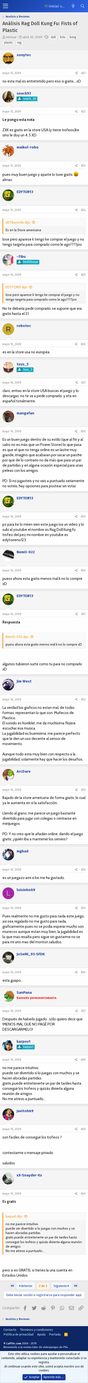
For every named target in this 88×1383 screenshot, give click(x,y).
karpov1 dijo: (14, 1216)
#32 (83, 699)
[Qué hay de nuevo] (73, 6)
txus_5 (23, 364)
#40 (83, 1193)
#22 (83, 111)
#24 (83, 210)
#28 (83, 431)
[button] (5, 6)
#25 (83, 275)
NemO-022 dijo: (17, 637)
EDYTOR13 (25, 192)
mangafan (25, 413)
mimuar (11, 37)
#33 (83, 790)
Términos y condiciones (36, 1330)
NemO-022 (26, 552)
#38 (83, 1059)
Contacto (9, 1330)
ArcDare (24, 771)
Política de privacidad (18, 1334)
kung (73, 37)
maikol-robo (28, 147)
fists (63, 37)
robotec (24, 326)
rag (19, 42)
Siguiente (61, 1286)
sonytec (24, 55)
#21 (83, 73)
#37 (83, 1011)
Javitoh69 (25, 1111)
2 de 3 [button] (43, 1286)
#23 (83, 165)
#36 (83, 972)
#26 (83, 344)
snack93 (24, 93)
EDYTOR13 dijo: (17, 287)
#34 (83, 869)
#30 (83, 570)
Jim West (24, 681)
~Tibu (21, 256)
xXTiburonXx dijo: (18, 222)
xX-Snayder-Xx (29, 1175)
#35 (83, 908)
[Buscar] (82, 6)
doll (53, 37)
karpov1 (24, 1041)
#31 (83, 614)
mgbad (22, 851)
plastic (8, 42)
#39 (83, 1129)
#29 (83, 516)
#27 (83, 382)
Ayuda (41, 1334)
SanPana (24, 992)
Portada (55, 1334)
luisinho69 (26, 890)
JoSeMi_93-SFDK (31, 954)
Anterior (26, 1286)
